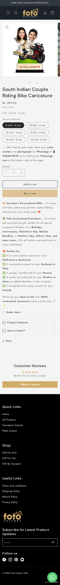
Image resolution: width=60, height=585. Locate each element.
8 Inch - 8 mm (37, 132)
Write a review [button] (30, 384)
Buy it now (30, 193)
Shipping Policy (11, 491)
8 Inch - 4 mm (13, 125)
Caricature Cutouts (12, 425)
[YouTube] (22, 559)
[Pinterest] (16, 559)
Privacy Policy (10, 502)
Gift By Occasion (11, 464)
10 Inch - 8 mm (14, 139)
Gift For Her (9, 458)
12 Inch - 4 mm (14, 132)
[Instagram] (10, 559)
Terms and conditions (14, 485)
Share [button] (9, 340)
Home (5, 414)
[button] (8, 12)
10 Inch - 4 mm (37, 125)
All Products (9, 419)
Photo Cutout (9, 431)
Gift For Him (9, 452)
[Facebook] (4, 559)
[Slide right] (37, 82)
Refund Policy (10, 497)
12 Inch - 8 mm (38, 139)
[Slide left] (23, 82)
